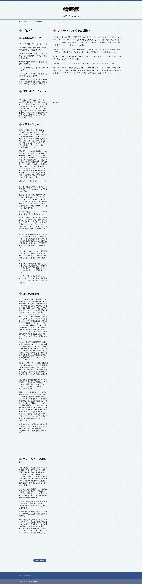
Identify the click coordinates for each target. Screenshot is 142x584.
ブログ (27, 30)
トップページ (65, 16)
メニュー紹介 (76, 16)
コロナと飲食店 (31, 293)
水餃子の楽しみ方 (32, 124)
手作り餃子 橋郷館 (71, 7)
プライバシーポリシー (25, 575)
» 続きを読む (40, 560)
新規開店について (32, 38)
